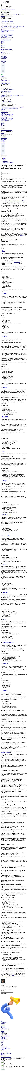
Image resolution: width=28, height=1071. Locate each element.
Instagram (21, 14)
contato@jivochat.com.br (6, 1057)
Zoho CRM (5, 417)
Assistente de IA (10, 9)
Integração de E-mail (5, 1029)
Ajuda (2, 43)
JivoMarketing (5, 21)
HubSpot (4, 480)
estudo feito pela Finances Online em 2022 (15, 200)
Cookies (2, 1049)
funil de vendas (17, 262)
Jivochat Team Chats (13, 26)
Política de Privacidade (5, 1048)
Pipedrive (4, 336)
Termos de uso (4, 1047)
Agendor (5, 564)
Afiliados (2, 42)
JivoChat (4, 293)
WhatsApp (15, 14)
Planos (2, 41)
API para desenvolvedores (6, 1053)
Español (8, 80)
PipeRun (5, 592)
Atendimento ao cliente (5, 10)
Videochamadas (11, 27)
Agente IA (4, 9)
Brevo (3, 251)
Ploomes (4, 387)
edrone (4, 619)
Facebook (3, 1024)
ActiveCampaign (6, 514)
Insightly (5, 690)
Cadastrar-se (3, 993)
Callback (11, 21)
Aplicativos (3, 45)
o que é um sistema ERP (9, 975)
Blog (2, 46)
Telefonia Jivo (5, 26)
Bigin (3, 451)
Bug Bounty (3, 1055)
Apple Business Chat (5, 1036)
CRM (17, 27)
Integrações (21, 26)
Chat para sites (5, 14)
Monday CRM (6, 535)
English (2, 80)
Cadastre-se (3, 77)
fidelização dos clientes (5, 752)
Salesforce (5, 663)
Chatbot (10, 14)
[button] (14, 4)
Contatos (2, 1050)
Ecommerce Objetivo (8, 642)
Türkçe (5, 80)
